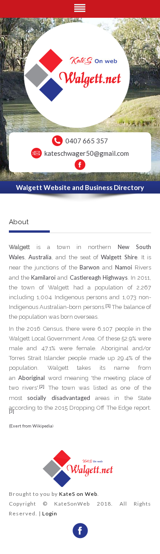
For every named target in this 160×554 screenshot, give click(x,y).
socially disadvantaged (58, 397)
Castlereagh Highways (99, 277)
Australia (40, 257)
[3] (11, 411)
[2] (41, 386)
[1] (108, 305)
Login (49, 513)
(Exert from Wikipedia (30, 425)
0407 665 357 (86, 141)
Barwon (90, 267)
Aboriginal (31, 377)
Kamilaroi (43, 277)
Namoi (123, 267)
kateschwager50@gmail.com (86, 153)
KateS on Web (78, 494)
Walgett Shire (119, 257)
